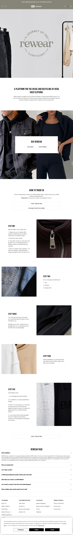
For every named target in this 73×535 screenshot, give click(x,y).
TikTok (38, 509)
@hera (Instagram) (41, 503)
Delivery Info (22, 512)
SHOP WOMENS (43, 147)
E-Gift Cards (5, 509)
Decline (36, 529)
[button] (5, 7)
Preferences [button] (41, 525)
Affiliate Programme (7, 515)
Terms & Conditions (59, 503)
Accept (52, 529)
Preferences (21, 529)
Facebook (38, 512)
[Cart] (71, 6)
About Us (4, 503)
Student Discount (6, 512)
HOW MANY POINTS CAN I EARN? (36, 208)
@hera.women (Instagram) (43, 506)
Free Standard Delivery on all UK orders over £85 (37, 2)
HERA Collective (6, 506)
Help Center (22, 503)
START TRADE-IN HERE (36, 203)
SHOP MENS (30, 147)
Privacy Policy (57, 506)
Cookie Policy (57, 509)
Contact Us (22, 506)
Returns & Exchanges (24, 509)
